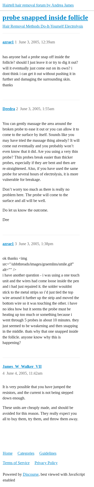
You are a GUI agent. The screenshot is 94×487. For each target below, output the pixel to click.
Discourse (31, 474)
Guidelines (47, 453)
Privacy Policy (46, 463)
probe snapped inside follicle (45, 17)
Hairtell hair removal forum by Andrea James (38, 5)
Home (8, 453)
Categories (26, 453)
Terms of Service (16, 463)
